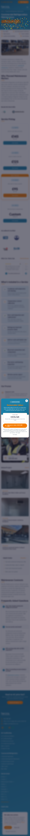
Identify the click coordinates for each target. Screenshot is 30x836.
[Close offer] (26, 400)
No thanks (15, 434)
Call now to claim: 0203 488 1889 (14, 425)
